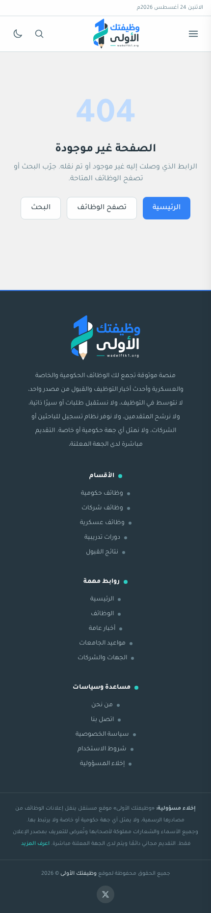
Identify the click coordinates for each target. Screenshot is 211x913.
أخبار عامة (102, 628)
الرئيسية (167, 208)
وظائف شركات (102, 508)
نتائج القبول (102, 552)
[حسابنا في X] (105, 894)
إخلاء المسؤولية (102, 764)
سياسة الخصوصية (102, 734)
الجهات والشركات (102, 658)
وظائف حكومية (102, 493)
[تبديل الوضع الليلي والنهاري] (17, 34)
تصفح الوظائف (102, 208)
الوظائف (102, 614)
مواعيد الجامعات (102, 643)
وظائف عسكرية (102, 523)
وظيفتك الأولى (78, 874)
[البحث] (39, 34)
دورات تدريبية (102, 537)
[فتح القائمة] (193, 34)
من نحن (102, 705)
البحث (41, 208)
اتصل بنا (102, 720)
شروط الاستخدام (102, 749)
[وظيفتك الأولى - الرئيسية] (116, 33)
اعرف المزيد (35, 844)
